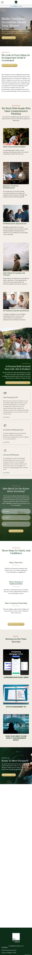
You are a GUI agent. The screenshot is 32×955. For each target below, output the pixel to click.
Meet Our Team (8, 65)
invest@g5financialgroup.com (16, 946)
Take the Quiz (14, 531)
